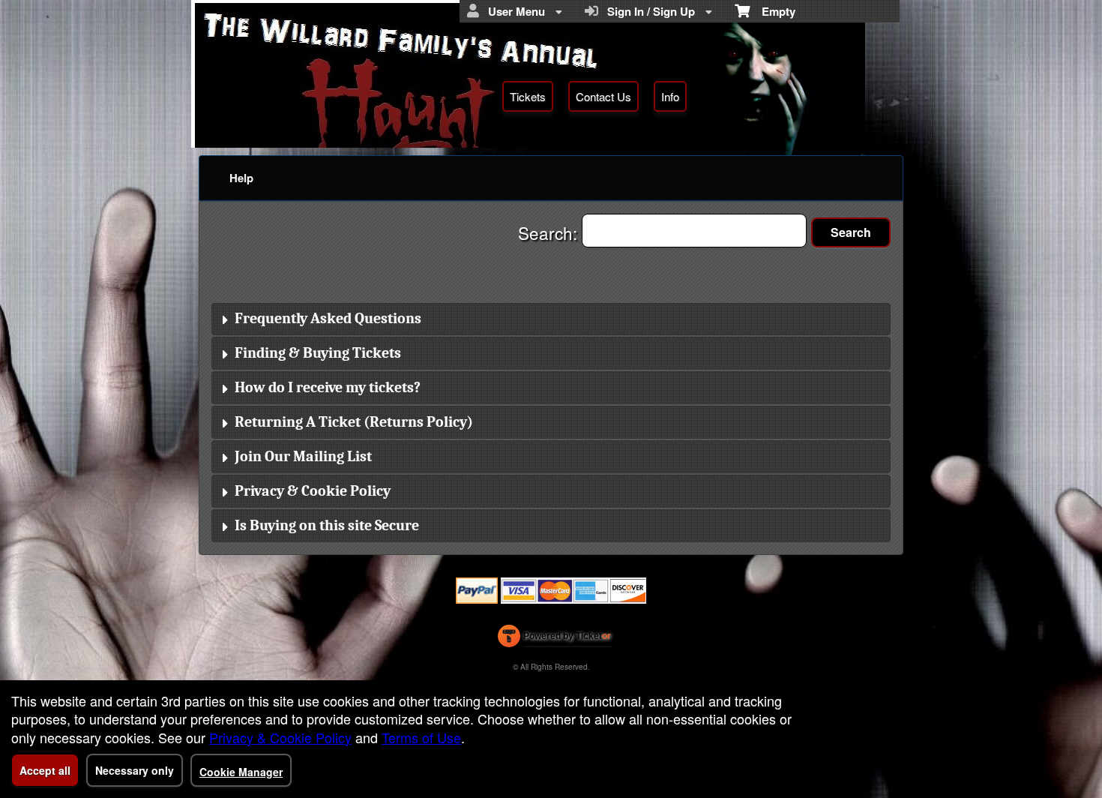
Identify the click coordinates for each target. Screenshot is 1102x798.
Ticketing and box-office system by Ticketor (554, 639)
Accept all (44, 770)
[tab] (551, 319)
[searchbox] (694, 231)
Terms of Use (421, 737)
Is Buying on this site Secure (327, 525)
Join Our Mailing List (303, 456)
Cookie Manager (241, 771)
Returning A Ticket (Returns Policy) (354, 421)
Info (670, 96)
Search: (550, 232)
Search (851, 232)
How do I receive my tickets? (328, 387)
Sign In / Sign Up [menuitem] (648, 11)
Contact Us (603, 96)
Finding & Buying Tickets (318, 353)
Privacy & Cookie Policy (313, 491)
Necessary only (134, 770)
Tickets (528, 96)
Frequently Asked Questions (328, 318)
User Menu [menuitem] (513, 11)
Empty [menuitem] (772, 11)
